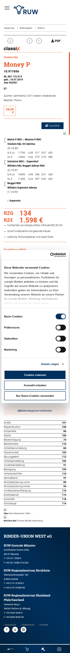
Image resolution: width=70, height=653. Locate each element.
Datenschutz (28, 625)
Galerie (54, 125)
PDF (57, 41)
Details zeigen (50, 364)
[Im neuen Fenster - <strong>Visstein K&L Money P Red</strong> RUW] (64, 133)
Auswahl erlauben (35, 385)
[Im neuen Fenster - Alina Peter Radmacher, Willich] (35, 509)
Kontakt (44, 625)
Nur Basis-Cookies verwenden (35, 395)
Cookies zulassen (35, 374)
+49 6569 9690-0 (14, 613)
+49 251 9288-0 (13, 558)
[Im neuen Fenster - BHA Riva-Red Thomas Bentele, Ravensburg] (35, 517)
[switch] (61, 327)
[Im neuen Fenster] (7, 629)
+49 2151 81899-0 (15, 583)
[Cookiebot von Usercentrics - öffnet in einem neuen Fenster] (50, 255)
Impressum (10, 625)
